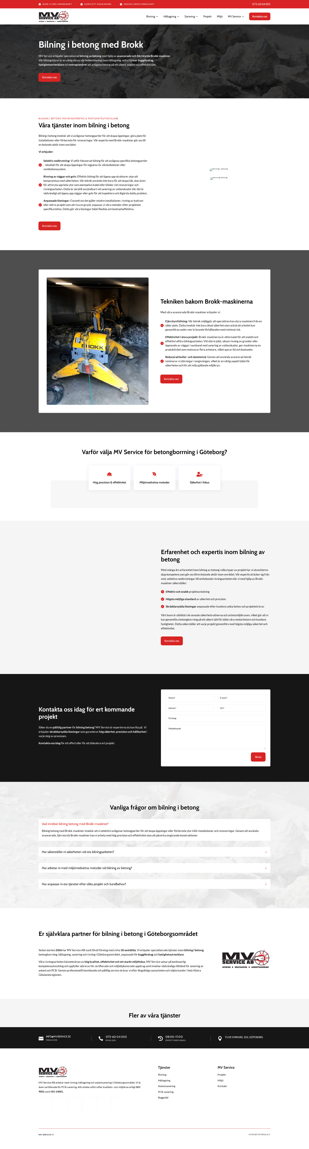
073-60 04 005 (261, 4)
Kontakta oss (49, 77)
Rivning (150, 16)
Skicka (258, 756)
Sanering (190, 16)
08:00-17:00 (174, 1037)
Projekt (207, 16)
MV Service (234, 16)
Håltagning (170, 16)
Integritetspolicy (259, 1134)
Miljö (220, 16)
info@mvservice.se (58, 1036)
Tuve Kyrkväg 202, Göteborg (244, 1037)
